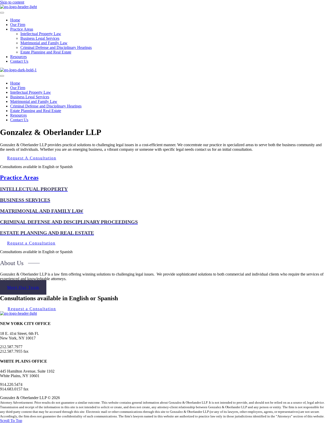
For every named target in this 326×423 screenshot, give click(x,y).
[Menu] (2, 12)
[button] (11, 420)
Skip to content (12, 2)
